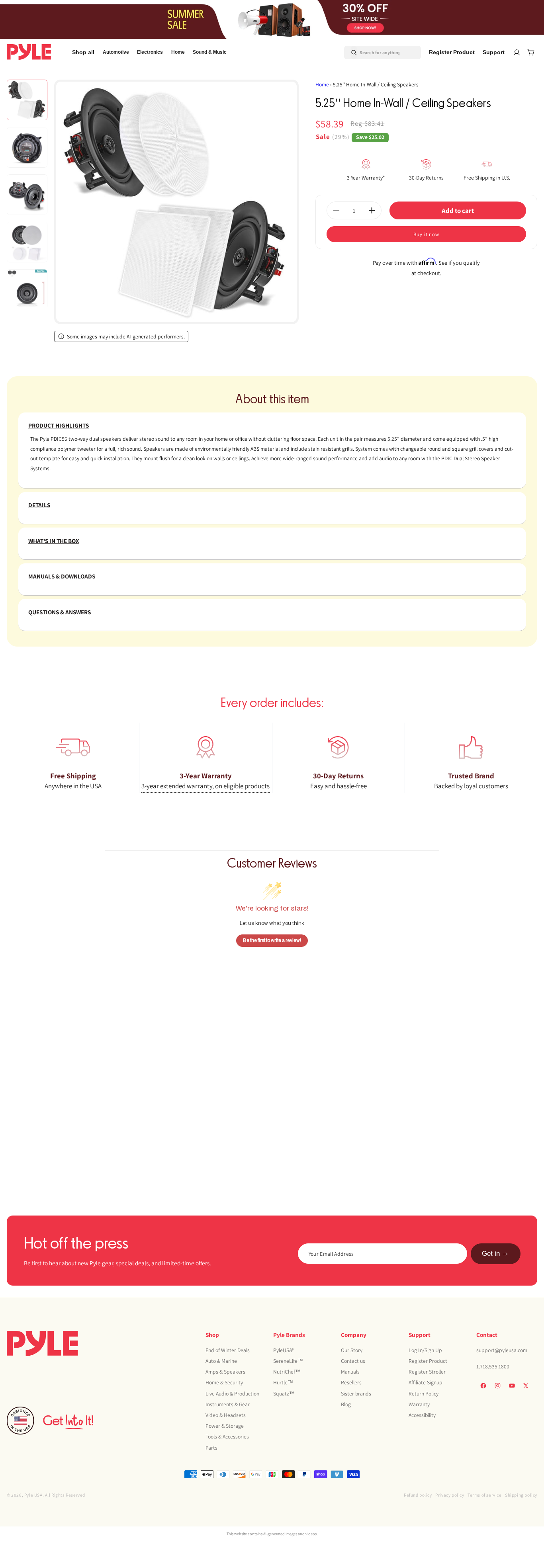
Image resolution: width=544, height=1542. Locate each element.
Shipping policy (521, 1495)
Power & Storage (224, 1425)
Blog (346, 1404)
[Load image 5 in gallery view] (27, 289)
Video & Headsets (225, 1415)
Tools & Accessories (227, 1436)
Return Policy (423, 1393)
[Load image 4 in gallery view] (27, 242)
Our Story (351, 1350)
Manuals (350, 1371)
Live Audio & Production (232, 1393)
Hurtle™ (283, 1382)
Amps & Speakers (225, 1371)
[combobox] (373, 52)
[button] (116, 52)
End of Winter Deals (227, 1350)
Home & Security (224, 1382)
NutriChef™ (287, 1371)
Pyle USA (33, 1495)
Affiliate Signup (425, 1382)
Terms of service (485, 1495)
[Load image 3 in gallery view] (27, 194)
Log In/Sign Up (425, 1350)
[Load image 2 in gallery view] (27, 147)
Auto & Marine (221, 1360)
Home (322, 84)
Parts (211, 1447)
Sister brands (356, 1393)
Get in (491, 1254)
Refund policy (418, 1495)
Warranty (419, 1404)
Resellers (351, 1382)
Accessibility (422, 1415)
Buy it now (426, 234)
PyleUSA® (283, 1350)
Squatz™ (284, 1393)
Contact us (353, 1360)
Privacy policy (449, 1495)
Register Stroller (427, 1371)
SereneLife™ (288, 1360)
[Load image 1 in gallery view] (27, 100)
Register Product (428, 1360)
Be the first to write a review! (272, 940)
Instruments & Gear (227, 1404)
